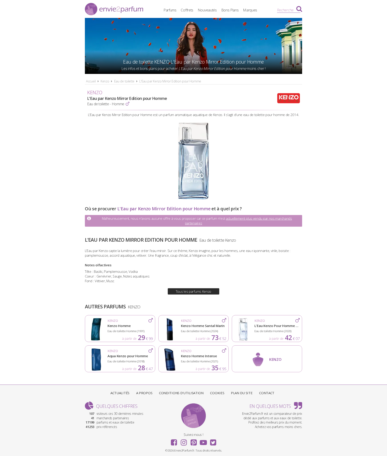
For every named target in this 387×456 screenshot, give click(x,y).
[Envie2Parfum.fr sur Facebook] (174, 441)
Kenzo (105, 81)
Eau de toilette (124, 81)
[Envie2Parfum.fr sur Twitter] (213, 441)
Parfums (169, 10)
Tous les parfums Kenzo (193, 291)
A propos (144, 393)
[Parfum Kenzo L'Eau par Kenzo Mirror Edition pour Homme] (193, 198)
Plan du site (241, 393)
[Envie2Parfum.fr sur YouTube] (203, 441)
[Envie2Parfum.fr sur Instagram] (183, 441)
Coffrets (187, 10)
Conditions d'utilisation (181, 393)
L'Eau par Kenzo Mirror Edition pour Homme (170, 81)
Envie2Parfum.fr (114, 9)
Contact (266, 393)
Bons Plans (230, 10)
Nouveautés (207, 10)
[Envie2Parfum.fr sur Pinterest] (193, 441)
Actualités (119, 393)
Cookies (217, 393)
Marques (250, 10)
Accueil (91, 81)
